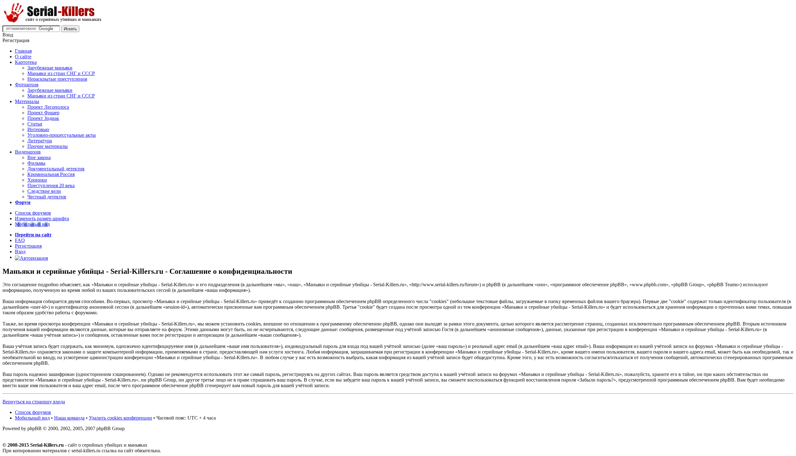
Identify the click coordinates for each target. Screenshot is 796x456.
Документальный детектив (56, 168)
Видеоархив (28, 151)
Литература (39, 140)
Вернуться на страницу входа (33, 401)
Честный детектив (46, 196)
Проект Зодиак (43, 118)
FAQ (20, 240)
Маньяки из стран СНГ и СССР (61, 73)
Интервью (38, 129)
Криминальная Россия (51, 174)
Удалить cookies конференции (120, 417)
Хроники (37, 180)
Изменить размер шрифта (42, 218)
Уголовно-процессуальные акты (61, 135)
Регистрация (28, 246)
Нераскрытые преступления (57, 79)
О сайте (23, 56)
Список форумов (33, 213)
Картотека (26, 62)
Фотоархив (27, 84)
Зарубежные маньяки (49, 67)
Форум (22, 202)
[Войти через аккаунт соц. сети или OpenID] (31, 257)
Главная (23, 51)
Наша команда (69, 417)
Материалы (27, 101)
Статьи (34, 123)
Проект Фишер (43, 112)
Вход (20, 251)
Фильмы (36, 163)
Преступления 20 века (51, 185)
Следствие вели (44, 191)
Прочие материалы (47, 146)
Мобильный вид (32, 224)
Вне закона (39, 157)
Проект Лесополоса (48, 107)
